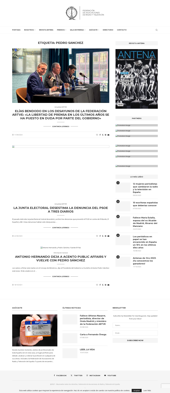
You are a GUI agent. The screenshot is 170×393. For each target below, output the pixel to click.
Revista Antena (46, 30)
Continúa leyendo (60, 126)
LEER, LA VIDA (87, 349)
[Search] (156, 30)
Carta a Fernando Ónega (93, 334)
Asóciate (93, 30)
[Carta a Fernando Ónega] (69, 338)
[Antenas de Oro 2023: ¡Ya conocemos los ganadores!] (122, 262)
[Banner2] (136, 131)
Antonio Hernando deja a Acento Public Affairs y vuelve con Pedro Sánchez (60, 258)
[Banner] (136, 136)
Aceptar (137, 390)
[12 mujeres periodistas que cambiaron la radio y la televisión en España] (122, 188)
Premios (61, 30)
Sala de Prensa (77, 30)
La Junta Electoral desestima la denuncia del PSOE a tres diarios (60, 209)
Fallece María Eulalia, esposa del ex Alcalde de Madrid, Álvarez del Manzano (145, 222)
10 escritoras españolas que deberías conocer (145, 204)
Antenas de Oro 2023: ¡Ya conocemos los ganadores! (144, 261)
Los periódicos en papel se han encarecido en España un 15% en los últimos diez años (145, 242)
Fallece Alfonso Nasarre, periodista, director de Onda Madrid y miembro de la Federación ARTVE (93, 320)
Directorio (108, 30)
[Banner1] (136, 125)
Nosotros (29, 30)
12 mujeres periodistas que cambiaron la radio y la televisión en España (145, 188)
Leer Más (147, 390)
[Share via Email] (108, 135)
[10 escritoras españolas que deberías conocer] (122, 206)
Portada (16, 30)
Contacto (122, 30)
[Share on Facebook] (100, 135)
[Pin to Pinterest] (105, 135)
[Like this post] (97, 135)
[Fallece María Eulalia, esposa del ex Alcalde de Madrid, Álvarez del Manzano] (122, 221)
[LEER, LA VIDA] (69, 353)
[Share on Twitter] (103, 135)
